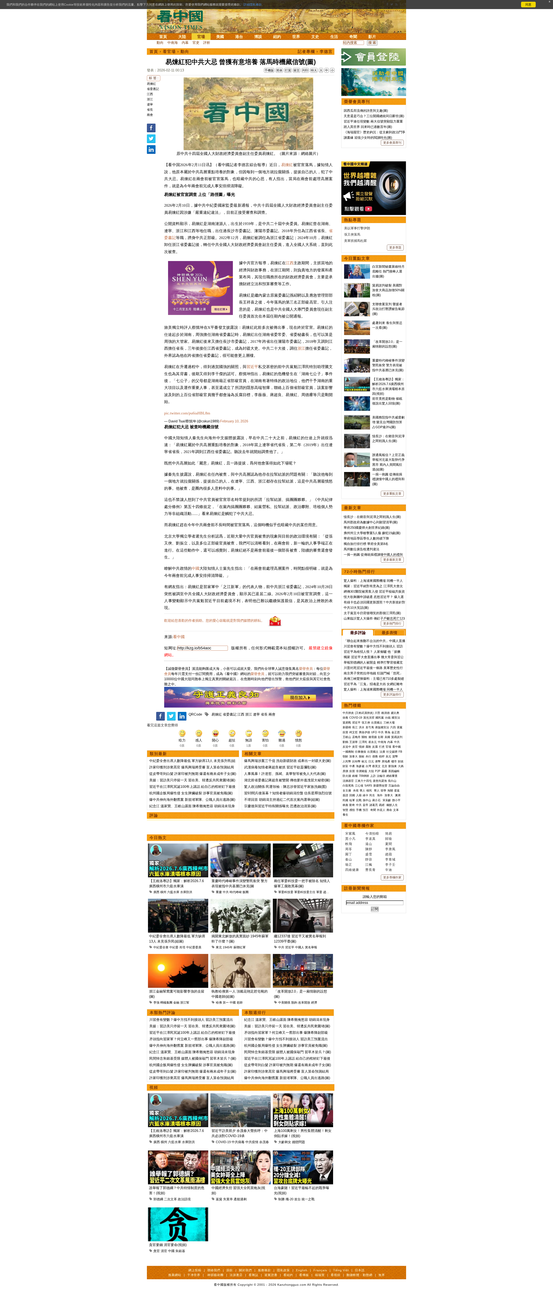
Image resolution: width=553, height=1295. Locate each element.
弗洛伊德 (364, 732)
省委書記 (153, 89)
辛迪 (388, 870)
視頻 (153, 1087)
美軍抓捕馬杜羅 (355, 240)
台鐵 (388, 717)
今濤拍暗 (372, 833)
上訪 (373, 775)
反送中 (347, 746)
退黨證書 (270, 1275)
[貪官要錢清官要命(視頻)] (178, 1210)
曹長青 (370, 870)
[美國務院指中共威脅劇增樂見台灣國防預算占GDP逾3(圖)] (357, 417)
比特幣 (356, 761)
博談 (258, 37)
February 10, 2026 (234, 421)
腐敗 (368, 746)
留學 (383, 790)
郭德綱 (158, 1199)
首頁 (163, 37)
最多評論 (358, 633)
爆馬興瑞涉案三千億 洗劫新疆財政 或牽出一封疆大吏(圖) (287, 761)
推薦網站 (174, 1275)
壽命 (389, 810)
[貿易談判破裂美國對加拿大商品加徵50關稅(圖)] (357, 285)
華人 (362, 790)
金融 (176, 1002)
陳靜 (368, 849)
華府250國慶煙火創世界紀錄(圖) (367, 527)
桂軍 (352, 800)
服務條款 (264, 1270)
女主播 (347, 790)
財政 (401, 761)
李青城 (390, 859)
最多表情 (389, 633)
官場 (201, 37)
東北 (219, 947)
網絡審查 (391, 775)
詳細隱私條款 (253, 4)
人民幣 (347, 761)
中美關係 (284, 1002)
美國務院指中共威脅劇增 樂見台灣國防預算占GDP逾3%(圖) (388, 422)
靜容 (368, 859)
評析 (206, 42)
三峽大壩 (389, 722)
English (301, 1270)
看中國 (179, 637)
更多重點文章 (392, 493)
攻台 (297, 1199)
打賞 (288, 70)
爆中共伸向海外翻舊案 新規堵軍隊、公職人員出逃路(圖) (192, 799)
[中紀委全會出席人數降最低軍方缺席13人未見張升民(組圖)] (178, 901)
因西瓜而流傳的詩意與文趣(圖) (366, 110)
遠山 (368, 844)
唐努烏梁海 (380, 780)
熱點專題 (352, 220)
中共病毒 (238, 1142)
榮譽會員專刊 (357, 101)
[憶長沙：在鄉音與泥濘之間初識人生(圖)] (357, 436)
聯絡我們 (213, 1270)
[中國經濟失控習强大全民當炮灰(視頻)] (240, 1153)
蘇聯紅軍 (240, 947)
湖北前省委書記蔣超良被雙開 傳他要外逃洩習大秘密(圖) (287, 780)
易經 (382, 805)
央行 (368, 756)
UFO (374, 732)
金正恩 (395, 732)
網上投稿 (194, 1270)
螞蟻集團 (166, 1002)
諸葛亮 (373, 805)
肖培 (182, 947)
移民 (369, 790)
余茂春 (264, 1142)
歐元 (364, 761)
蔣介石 (376, 800)
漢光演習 (368, 717)
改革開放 (304, 1002)
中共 (226, 892)
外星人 (381, 810)
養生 (345, 814)
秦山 (348, 859)
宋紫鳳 (350, 833)
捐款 (229, 1270)
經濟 (314, 1002)
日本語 (360, 1270)
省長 (150, 109)
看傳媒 (304, 1275)
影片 (372, 37)
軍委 (319, 892)
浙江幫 (184, 1002)
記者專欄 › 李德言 (315, 51)
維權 (355, 775)
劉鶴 (345, 742)
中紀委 (173, 947)
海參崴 (360, 766)
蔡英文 (376, 766)
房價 (345, 771)
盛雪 (368, 854)
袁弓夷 (369, 727)
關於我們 (245, 1270)
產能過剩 (240, 1199)
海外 (380, 795)
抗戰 (359, 800)
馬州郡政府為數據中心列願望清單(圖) (371, 522)
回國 (352, 795)
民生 (372, 795)
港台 (239, 37)
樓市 (394, 761)
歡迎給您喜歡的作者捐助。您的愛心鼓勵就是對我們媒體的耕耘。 (214, 620)
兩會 (150, 114)
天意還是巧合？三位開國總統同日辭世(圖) (374, 116)
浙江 (150, 99)
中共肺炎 (348, 712)
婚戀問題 (298, 1142)
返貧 (219, 1199)
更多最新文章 (392, 559)
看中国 (183, 19)
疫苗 (345, 732)
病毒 (345, 717)
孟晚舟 (356, 737)
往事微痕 (360, 751)
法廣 (382, 751)
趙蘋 (388, 854)
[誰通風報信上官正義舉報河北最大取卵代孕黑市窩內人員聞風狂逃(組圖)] (357, 455)
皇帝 (365, 805)
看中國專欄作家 (359, 825)
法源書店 (236, 1275)
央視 (356, 790)
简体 (279, 70)
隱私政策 (283, 1270)
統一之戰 (308, 1199)
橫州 (163, 892)
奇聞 (353, 37)
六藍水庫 (173, 892)
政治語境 (184, 1199)
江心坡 (359, 785)
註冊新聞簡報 (357, 888)
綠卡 (365, 795)
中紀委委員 (193, 947)
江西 (150, 94)
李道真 (370, 838)
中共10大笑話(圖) (356, 607)
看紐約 (288, 1275)
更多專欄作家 (392, 877)
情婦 (361, 746)
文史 (315, 37)
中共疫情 (251, 1142)
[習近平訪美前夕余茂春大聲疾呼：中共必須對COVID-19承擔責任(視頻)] (240, 1096)
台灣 (368, 766)
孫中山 (367, 800)
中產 (352, 766)
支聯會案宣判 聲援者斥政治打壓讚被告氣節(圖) (388, 309)
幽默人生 (392, 805)
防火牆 (347, 775)
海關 (390, 790)
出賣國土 (376, 722)
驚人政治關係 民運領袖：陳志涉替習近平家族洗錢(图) (285, 786)
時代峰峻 (236, 892)
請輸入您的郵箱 (375, 896)
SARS (368, 785)
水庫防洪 (186, 892)
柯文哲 (353, 732)
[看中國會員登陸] (373, 57)
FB (400, 751)
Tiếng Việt (341, 1270)
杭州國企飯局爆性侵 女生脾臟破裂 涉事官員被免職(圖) (191, 793)
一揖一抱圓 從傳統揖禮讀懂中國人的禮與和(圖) (388, 479)
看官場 (169, 51)
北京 (384, 766)
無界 (381, 1275)
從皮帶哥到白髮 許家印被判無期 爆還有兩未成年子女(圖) (192, 774)
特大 (314, 70)
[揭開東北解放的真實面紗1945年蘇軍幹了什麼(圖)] (240, 901)
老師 (240, 1002)
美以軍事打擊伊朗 (357, 228)
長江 (355, 727)
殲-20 (289, 1199)
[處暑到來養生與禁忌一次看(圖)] (357, 323)
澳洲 (397, 795)
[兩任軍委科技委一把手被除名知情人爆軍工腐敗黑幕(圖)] (303, 846)
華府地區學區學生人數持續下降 (366, 538)
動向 (160, 42)
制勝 (281, 1199)
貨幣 (395, 756)
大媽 (401, 766)
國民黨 (379, 717)
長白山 (392, 780)
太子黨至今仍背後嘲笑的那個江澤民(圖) (372, 613)
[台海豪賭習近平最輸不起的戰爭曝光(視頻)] (303, 1153)
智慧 (345, 810)
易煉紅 (151, 83)
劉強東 (392, 766)
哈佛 (219, 1002)
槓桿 (382, 756)
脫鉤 (294, 1002)
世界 (296, 37)
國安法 (396, 717)
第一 (226, 1002)
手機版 (269, 70)
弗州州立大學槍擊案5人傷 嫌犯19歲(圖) (372, 533)
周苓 (348, 849)
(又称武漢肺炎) (364, 712)
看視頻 (335, 1275)
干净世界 (193, 1275)
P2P (377, 771)
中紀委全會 (160, 947)
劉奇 (352, 805)
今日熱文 (158, 838)
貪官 (156, 1251)
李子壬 (390, 864)
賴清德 (385, 712)
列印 (305, 70)
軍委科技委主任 (304, 892)
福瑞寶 (320, 1275)
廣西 (156, 892)
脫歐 (361, 756)
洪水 (361, 727)
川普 (377, 712)
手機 (359, 810)
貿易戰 (347, 722)
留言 (297, 70)
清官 (164, 1251)
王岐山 (347, 737)
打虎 (382, 746)
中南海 (172, 42)
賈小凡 (350, 838)
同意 (528, 4)
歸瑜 (388, 838)
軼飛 (348, 844)
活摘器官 (348, 780)
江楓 (368, 864)
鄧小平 (396, 800)
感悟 (352, 810)
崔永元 (372, 742)
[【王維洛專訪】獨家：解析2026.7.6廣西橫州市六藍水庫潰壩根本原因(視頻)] (178, 846)
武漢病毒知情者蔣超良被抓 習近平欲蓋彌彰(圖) (280, 767)
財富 (345, 766)
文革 (396, 810)
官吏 (195, 42)
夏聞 (388, 844)
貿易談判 (397, 737)
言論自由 (394, 785)
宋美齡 (387, 800)
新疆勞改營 (380, 785)
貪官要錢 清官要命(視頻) (168, 1245)
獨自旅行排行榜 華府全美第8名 (366, 544)
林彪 (345, 805)
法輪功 (381, 775)
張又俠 (366, 722)
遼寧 (150, 104)
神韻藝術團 (215, 1275)
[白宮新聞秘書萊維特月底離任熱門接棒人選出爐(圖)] (357, 266)
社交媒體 (391, 751)
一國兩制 (348, 751)
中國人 (299, 947)
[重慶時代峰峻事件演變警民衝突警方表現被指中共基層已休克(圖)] (240, 846)
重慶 (219, 892)
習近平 (252, 367)
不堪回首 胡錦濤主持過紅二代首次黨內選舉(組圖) (282, 799)
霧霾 (384, 771)
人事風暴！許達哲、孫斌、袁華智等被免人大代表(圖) (285, 774)
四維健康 (352, 870)
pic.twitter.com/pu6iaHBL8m (187, 413)
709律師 (364, 775)
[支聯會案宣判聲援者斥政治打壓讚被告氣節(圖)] (357, 304)
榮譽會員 (306, 668)
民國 (345, 800)
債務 (375, 756)
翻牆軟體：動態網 (359, 1275)
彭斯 (380, 737)
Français (320, 1270)
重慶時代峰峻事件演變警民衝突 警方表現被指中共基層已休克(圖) (388, 365)
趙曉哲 (327, 892)
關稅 (364, 737)
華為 (387, 732)
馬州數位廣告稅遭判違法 (361, 549)
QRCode (195, 714)
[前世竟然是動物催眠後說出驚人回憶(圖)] (357, 398)
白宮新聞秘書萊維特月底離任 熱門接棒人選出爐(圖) (388, 271)
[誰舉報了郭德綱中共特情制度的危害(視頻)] (178, 1153)
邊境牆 (372, 737)
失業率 (228, 1199)
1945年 (228, 947)
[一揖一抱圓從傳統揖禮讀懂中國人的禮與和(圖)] (357, 474)
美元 (388, 756)
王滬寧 (353, 742)
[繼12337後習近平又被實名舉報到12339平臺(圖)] (303, 901)
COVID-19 (223, 1142)
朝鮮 (345, 756)
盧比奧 (395, 712)
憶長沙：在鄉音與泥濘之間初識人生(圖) (372, 517)
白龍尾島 (348, 785)
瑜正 (348, 864)
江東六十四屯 (363, 780)
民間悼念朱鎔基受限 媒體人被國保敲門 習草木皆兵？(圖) (192, 1058)
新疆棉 (347, 727)
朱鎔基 (180, 1251)
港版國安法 (382, 727)
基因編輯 (393, 771)
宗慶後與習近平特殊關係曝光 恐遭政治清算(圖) (280, 806)
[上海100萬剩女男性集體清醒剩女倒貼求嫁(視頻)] (303, 1096)
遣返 (397, 790)
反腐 (375, 746)
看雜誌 (253, 1275)
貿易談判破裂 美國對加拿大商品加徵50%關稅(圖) (388, 290)
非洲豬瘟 (361, 771)
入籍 (359, 795)
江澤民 (363, 742)
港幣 (378, 761)
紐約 (277, 37)
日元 (371, 761)
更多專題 (395, 247)
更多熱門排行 (392, 623)
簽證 (345, 795)
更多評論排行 (392, 694)
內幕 (185, 42)
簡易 (388, 833)
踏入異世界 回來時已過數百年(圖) (368, 127)
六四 (393, 727)
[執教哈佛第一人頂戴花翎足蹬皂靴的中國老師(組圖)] (240, 956)
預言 (366, 810)
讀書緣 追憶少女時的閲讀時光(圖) (368, 137)
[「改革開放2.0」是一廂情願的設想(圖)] (303, 956)
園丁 (348, 854)
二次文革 (170, 1199)
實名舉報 (311, 947)
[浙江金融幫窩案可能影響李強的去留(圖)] (178, 956)
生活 (334, 37)
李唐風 (390, 849)
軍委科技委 (285, 892)
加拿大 (353, 756)
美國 (220, 37)
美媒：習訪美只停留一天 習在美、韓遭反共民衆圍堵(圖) (192, 780)
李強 (156, 1002)
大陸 (182, 37)
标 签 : (153, 78)
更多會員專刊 (392, 142)
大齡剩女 (284, 1142)
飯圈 (246, 892)
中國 (195, 568)
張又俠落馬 (352, 234)
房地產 (386, 761)
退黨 (399, 727)
